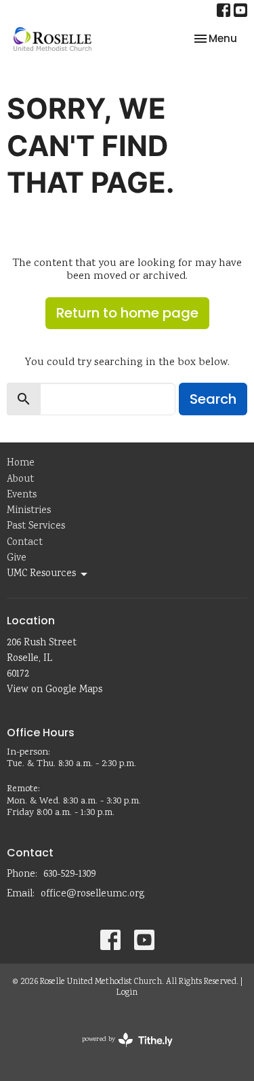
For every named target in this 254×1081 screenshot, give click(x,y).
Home (21, 463)
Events (22, 495)
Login (127, 993)
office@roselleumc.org (92, 894)
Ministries (29, 511)
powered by (119, 1051)
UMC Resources (41, 574)
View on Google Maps (54, 690)
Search (213, 399)
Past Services (36, 526)
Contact (25, 542)
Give (16, 558)
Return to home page (127, 312)
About (20, 479)
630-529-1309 (69, 874)
